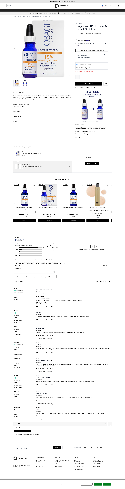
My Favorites (58, 463)
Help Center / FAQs (40, 460)
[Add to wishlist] (105, 84)
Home (15, 16)
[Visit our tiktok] (97, 447)
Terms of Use (15, 487)
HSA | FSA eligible (82, 40)
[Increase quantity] (86, 77)
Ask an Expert (77, 461)
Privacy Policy (96, 460)
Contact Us (38, 461)
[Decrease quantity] (77, 77)
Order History (58, 466)
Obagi (24, 16)
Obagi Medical (79, 23)
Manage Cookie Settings (86, 484)
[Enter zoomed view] (69, 75)
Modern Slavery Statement (99, 464)
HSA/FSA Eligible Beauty (79, 463)
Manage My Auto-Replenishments (63, 460)
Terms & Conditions (97, 463)
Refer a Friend (58, 464)
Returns (37, 463)
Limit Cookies (98, 484)
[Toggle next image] (71, 49)
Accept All (107, 484)
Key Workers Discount (79, 466)
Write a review (89, 33)
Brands (19, 16)
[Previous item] (14, 203)
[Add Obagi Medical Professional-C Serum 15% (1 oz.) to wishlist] (34, 185)
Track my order (39, 466)
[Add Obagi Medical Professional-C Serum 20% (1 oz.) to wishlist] (82, 185)
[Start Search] (36, 5)
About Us (76, 460)
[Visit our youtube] (94, 447)
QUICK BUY (24, 220)
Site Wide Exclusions (98, 461)
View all (106, 43)
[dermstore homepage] (62, 6)
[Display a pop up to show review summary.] (30, 214)
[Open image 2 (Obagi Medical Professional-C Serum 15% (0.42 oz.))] (25, 83)
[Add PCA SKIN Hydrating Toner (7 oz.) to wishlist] (107, 185)
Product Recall (97, 466)
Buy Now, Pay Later (78, 469)
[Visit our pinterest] (100, 447)
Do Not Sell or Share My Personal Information (21, 466)
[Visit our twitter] (88, 447)
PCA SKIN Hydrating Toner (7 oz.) (98, 207)
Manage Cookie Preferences (20, 463)
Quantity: (78, 74)
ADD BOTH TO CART (92, 163)
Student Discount (78, 468)
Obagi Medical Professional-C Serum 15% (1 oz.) (24, 208)
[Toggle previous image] (14, 49)
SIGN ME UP (57, 447)
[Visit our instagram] (91, 447)
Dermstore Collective (79, 464)
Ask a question (97, 33)
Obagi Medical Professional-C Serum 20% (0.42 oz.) (49, 208)
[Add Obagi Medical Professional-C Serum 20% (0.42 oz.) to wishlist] (58, 185)
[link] (112, 5)
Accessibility (96, 468)
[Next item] (111, 203)
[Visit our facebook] (85, 447)
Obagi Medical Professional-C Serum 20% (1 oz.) (73, 208)
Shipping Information (40, 464)
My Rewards (57, 461)
